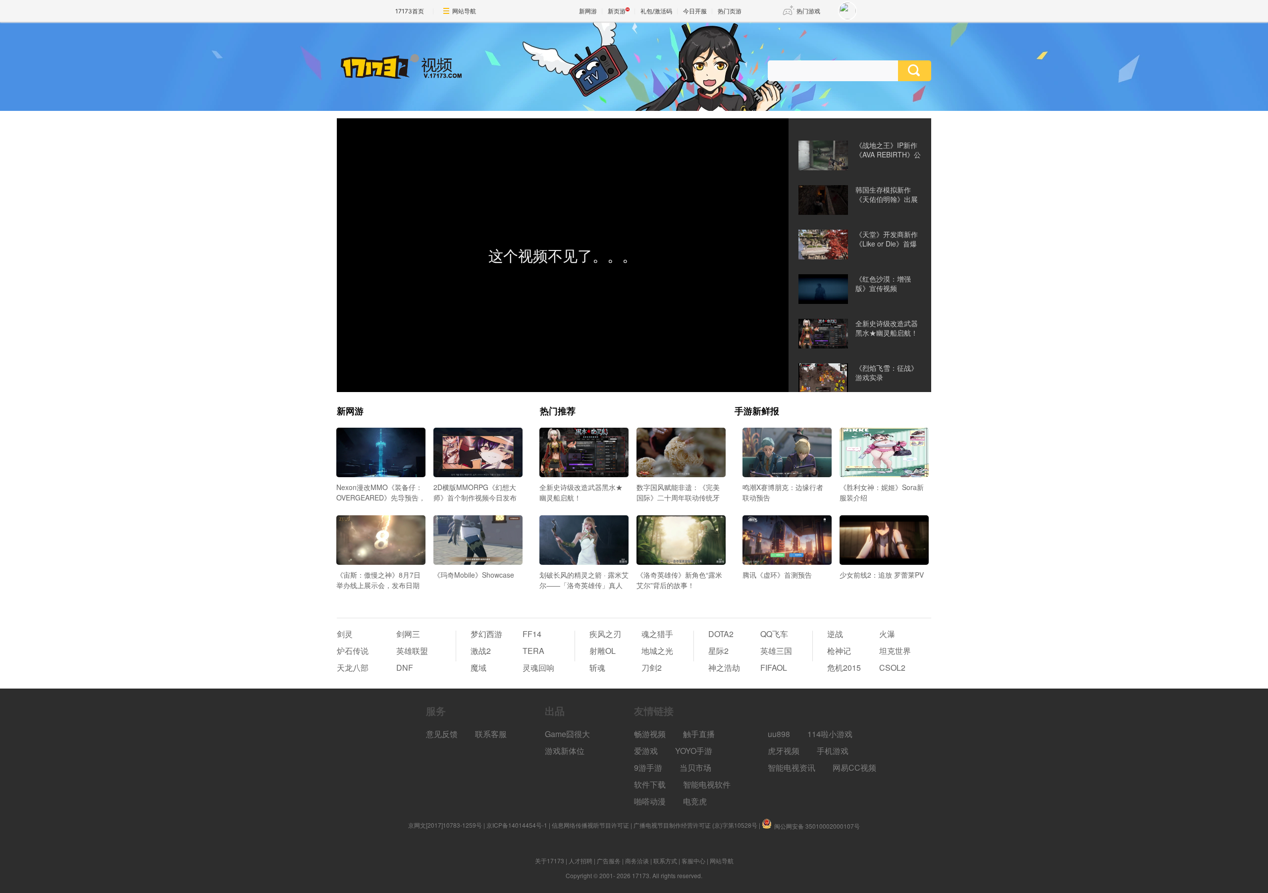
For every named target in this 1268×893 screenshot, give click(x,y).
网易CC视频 (854, 767)
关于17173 (549, 860)
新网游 (588, 11)
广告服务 (609, 860)
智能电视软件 (707, 784)
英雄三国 (776, 650)
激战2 (481, 650)
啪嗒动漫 (650, 801)
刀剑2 (651, 667)
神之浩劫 (724, 667)
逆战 (835, 634)
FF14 (532, 634)
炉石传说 (353, 650)
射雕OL (602, 650)
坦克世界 (895, 650)
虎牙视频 (783, 750)
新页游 (617, 11)
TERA (533, 650)
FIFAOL (773, 667)
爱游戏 (646, 750)
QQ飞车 (774, 634)
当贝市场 (695, 767)
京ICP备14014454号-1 (516, 825)
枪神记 (839, 650)
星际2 (718, 650)
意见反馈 (442, 734)
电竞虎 (695, 801)
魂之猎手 (657, 634)
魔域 (478, 667)
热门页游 (729, 11)
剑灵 (345, 634)
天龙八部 (353, 667)
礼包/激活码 (656, 11)
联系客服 (491, 734)
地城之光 (657, 650)
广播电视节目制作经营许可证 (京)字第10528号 (695, 825)
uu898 (779, 734)
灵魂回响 (538, 667)
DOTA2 (721, 634)
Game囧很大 (567, 734)
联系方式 (665, 860)
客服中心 (693, 860)
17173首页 (409, 11)
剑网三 (408, 634)
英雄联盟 (412, 650)
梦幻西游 (486, 634)
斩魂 (597, 667)
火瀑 (887, 634)
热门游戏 (808, 11)
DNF (404, 667)
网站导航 (464, 11)
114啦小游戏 (829, 734)
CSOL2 (892, 667)
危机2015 (844, 667)
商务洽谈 (637, 860)
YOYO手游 (693, 750)
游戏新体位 (564, 750)
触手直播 (699, 734)
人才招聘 (580, 860)
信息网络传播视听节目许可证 (590, 825)
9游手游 (648, 767)
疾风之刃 (605, 634)
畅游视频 (650, 734)
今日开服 (695, 11)
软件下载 (650, 784)
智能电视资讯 (791, 767)
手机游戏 (832, 750)
